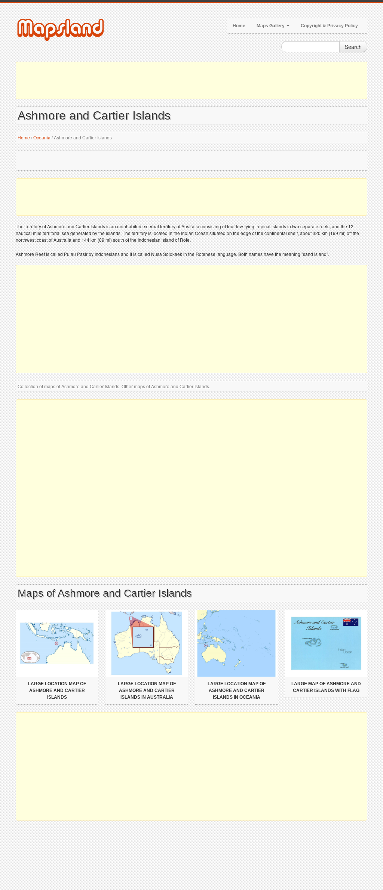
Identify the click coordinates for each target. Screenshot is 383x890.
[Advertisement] (191, 80)
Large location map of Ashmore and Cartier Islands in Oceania (237, 690)
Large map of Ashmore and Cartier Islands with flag (326, 687)
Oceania (41, 137)
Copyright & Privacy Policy (329, 25)
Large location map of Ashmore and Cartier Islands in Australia (147, 690)
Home (239, 25)
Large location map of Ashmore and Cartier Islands (57, 690)
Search (353, 46)
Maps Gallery (271, 25)
